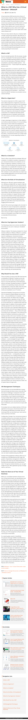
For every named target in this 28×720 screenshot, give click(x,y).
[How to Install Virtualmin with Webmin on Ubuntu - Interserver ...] (6, 633)
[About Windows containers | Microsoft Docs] (6, 658)
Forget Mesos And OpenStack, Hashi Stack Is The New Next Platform (16, 607)
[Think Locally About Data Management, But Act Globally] (6, 617)
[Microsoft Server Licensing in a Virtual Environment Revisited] (6, 650)
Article (7, 4)
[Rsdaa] (7, 1)
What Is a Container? (8, 688)
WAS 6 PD (12, 599)
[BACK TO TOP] (26, 718)
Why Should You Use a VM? (10, 700)
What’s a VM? (6, 680)
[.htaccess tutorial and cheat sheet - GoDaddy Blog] (6, 592)
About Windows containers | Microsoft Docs (17, 657)
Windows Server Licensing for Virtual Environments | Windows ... (16, 665)
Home (3, 4)
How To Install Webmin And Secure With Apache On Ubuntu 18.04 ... (17, 640)
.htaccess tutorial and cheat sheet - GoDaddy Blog (17, 591)
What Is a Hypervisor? (8, 684)
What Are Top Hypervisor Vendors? (11, 696)
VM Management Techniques (10, 704)
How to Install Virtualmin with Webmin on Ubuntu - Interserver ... (16, 631)
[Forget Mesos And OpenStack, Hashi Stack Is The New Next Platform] (6, 609)
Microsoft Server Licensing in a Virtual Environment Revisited (17, 648)
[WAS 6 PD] (6, 601)
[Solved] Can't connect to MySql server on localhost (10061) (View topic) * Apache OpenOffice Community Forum (17, 582)
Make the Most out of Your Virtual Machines (11, 708)
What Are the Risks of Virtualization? (12, 692)
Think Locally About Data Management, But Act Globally (16, 616)
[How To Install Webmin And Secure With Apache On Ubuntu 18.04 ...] (6, 641)
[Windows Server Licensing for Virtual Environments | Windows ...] (6, 667)
